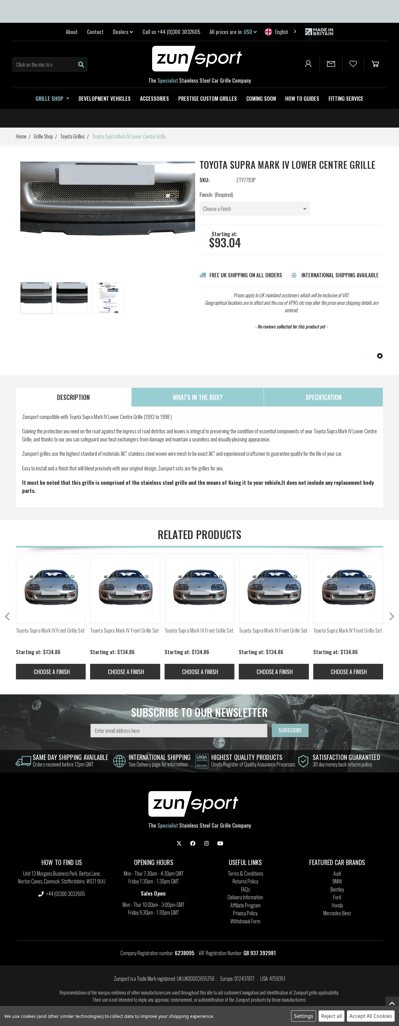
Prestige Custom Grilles (207, 98)
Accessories (154, 98)
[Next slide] (391, 616)
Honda (337, 905)
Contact (95, 32)
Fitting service (346, 98)
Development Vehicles (105, 98)
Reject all (331, 1016)
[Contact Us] (331, 64)
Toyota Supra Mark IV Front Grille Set (50, 630)
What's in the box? (198, 397)
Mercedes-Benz (337, 913)
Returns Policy (245, 881)
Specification (323, 397)
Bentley (337, 889)
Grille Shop (49, 98)
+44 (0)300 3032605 (65, 893)
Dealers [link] (121, 32)
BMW (337, 881)
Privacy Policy (245, 913)
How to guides (302, 98)
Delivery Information (245, 897)
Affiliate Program (245, 905)
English (281, 32)
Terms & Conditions (245, 873)
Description (73, 397)
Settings (303, 1016)
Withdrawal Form (245, 921)
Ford (337, 897)
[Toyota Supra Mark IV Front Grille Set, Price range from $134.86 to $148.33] (50, 588)
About (72, 32)
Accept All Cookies (370, 1016)
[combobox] (281, 31)
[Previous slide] (7, 616)
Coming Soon (261, 98)
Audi (337, 873)
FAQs (245, 889)
